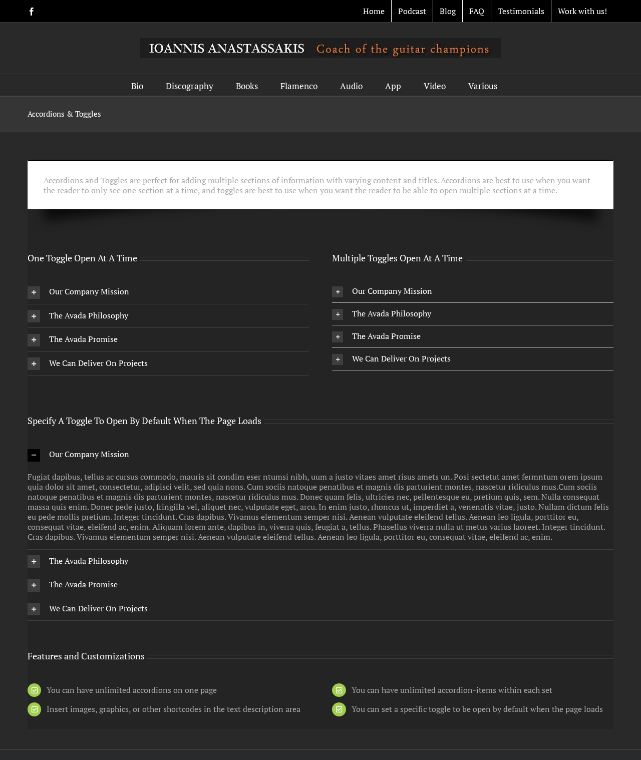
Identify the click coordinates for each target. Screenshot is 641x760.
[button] (168, 292)
